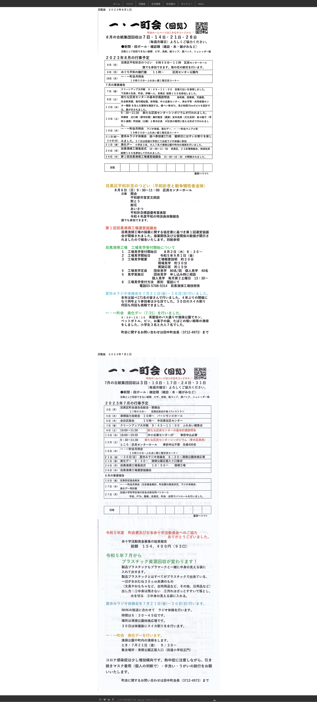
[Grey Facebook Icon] (113, 699)
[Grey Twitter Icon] (104, 699)
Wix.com (141, 700)
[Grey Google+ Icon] (100, 699)
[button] (142, 4)
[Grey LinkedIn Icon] (108, 699)
